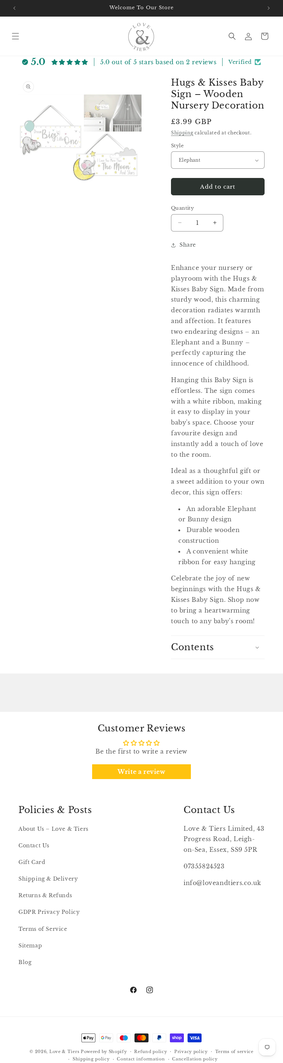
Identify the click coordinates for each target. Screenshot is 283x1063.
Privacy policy (191, 1051)
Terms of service (234, 1051)
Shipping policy (91, 1059)
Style (177, 146)
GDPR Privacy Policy (49, 912)
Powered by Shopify (104, 1051)
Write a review (141, 771)
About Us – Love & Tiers (53, 829)
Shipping (182, 133)
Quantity (182, 208)
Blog (24, 962)
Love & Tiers (64, 1051)
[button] (15, 36)
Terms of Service (42, 929)
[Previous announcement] (14, 8)
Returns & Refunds (45, 895)
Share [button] (187, 244)
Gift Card (31, 862)
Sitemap (30, 945)
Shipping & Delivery (48, 878)
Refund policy (150, 1051)
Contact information (141, 1059)
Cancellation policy (194, 1059)
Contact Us (33, 845)
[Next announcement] (269, 8)
